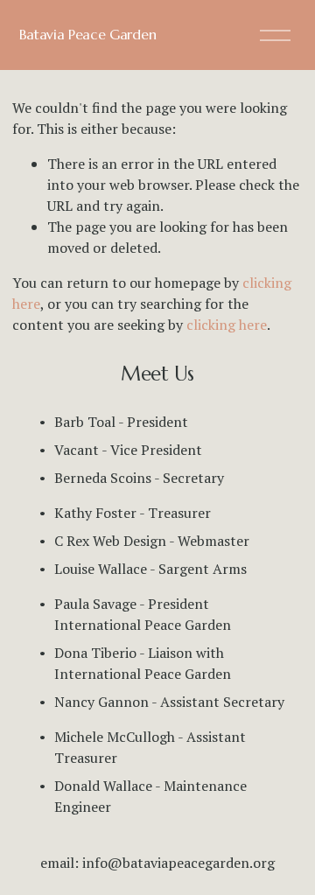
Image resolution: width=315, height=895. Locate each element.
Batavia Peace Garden (88, 34)
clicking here (226, 324)
